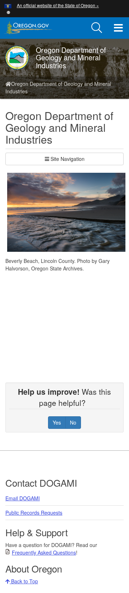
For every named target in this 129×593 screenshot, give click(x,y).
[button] (8, 12)
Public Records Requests (33, 512)
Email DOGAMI (22, 498)
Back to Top (24, 581)
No (73, 422)
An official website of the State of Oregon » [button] (58, 5)
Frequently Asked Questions (44, 552)
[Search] (97, 28)
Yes (57, 422)
